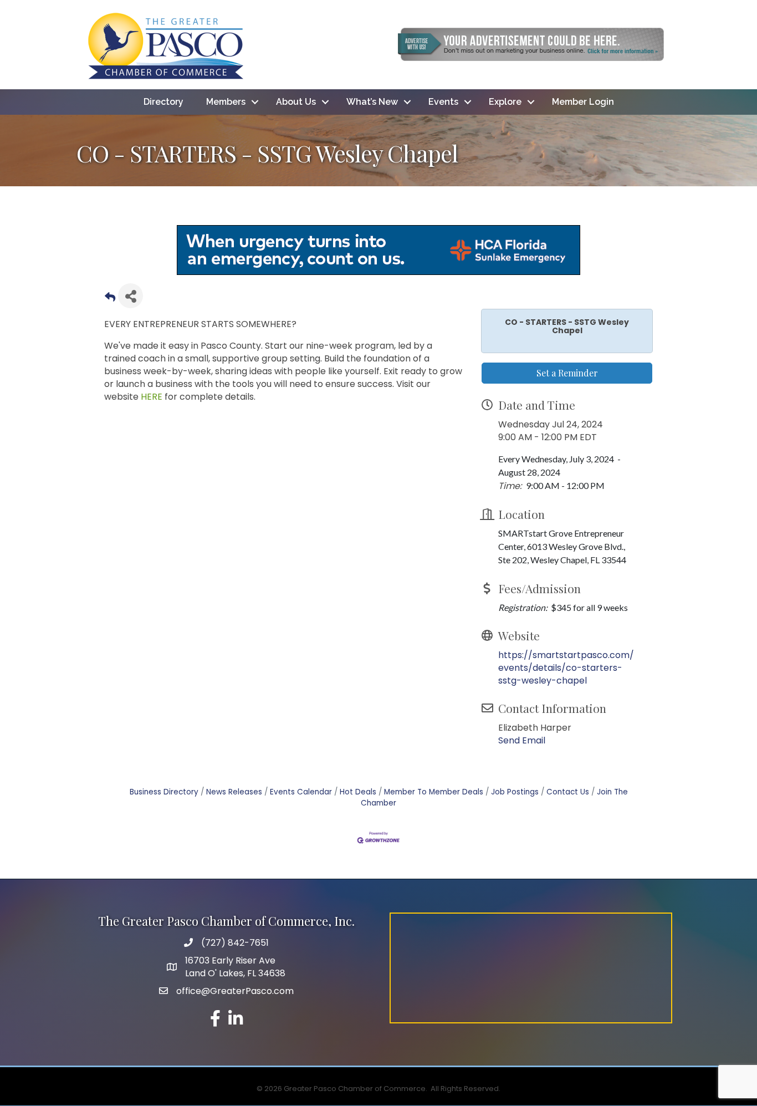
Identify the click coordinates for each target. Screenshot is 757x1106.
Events (443, 101)
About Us (296, 101)
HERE (153, 396)
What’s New (372, 101)
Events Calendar (301, 792)
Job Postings (515, 792)
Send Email (521, 740)
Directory (163, 101)
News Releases (234, 792)
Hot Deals (358, 792)
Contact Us (567, 792)
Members (225, 101)
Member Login (583, 101)
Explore (505, 101)
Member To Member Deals (433, 792)
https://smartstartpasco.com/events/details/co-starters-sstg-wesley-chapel (566, 668)
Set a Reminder (567, 373)
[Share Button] (130, 295)
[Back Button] (110, 299)
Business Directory (164, 792)
